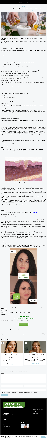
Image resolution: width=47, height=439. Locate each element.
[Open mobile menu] (1, 2)
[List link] (7, 424)
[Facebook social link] (3, 419)
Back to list (23, 334)
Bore (23, 6)
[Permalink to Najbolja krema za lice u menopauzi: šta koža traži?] (25, 426)
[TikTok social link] (8, 419)
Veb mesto (3, 388)
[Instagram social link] (4, 419)
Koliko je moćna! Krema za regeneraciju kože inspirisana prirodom (12, 356)
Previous (20, 426)
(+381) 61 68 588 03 (9, 417)
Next (30, 426)
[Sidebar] (1, 133)
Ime (2, 384)
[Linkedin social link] (7, 419)
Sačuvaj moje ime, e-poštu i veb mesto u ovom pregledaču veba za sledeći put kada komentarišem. (20, 392)
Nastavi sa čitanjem (11, 364)
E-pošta (25, 384)
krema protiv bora (5, 329)
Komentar (3, 373)
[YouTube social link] (5, 419)
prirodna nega (22, 329)
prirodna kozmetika (13, 329)
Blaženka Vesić (36, 357)
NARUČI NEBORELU (23, 324)
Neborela (35, 212)
